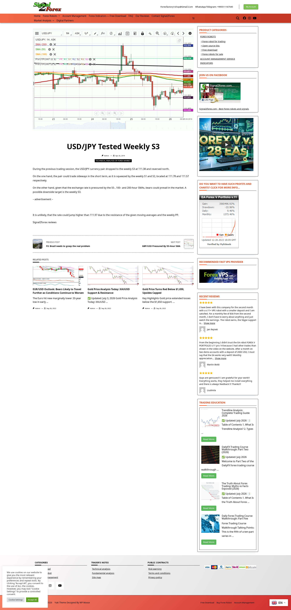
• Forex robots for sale (212, 54)
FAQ (131, 16)
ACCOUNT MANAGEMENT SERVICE (217, 58)
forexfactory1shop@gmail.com (177, 6)
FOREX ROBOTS (208, 36)
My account (251, 6)
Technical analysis (101, 568)
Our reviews (142, 16)
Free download (207, 602)
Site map (96, 577)
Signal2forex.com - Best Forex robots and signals (224, 108)
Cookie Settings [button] (16, 599)
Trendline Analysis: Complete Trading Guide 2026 (236, 413)
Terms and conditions (159, 573)
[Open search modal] (237, 18)
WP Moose (85, 602)
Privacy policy (155, 577)
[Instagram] (249, 18)
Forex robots (50, 16)
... (47, 302)
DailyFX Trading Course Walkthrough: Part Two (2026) (235, 449)
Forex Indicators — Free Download (107, 16)
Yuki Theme (60, 602)
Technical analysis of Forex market (113, 160)
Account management (74, 16)
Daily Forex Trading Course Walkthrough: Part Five (237, 517)
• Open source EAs (210, 45)
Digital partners (65, 20)
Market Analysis (42, 20)
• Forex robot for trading (213, 41)
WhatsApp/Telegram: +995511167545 (214, 6)
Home (37, 16)
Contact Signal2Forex (163, 16)
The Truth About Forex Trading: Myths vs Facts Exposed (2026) (235, 486)
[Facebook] (244, 18)
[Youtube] (254, 18)
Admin (106, 156)
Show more (209, 323)
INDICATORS (206, 63)
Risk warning (155, 568)
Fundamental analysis (103, 573)
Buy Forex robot (224, 602)
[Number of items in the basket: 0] (193, 18)
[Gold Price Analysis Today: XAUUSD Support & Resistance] (113, 276)
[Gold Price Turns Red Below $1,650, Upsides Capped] (168, 276)
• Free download (209, 49)
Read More (208, 439)
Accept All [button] (32, 599)
